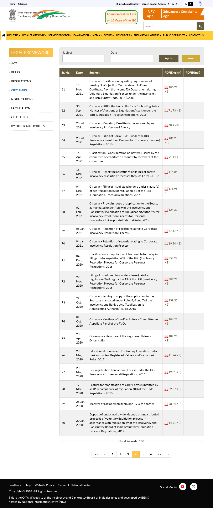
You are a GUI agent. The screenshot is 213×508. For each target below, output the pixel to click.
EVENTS (108, 35)
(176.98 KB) (171, 190)
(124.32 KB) (171, 212)
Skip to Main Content (128, 3)
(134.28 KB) (171, 140)
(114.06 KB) (171, 174)
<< (96, 454)
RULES (15, 72)
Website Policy (44, 485)
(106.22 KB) (171, 321)
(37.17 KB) (174, 230)
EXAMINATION (81, 35)
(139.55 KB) (171, 302)
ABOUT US (12, 35)
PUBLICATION (141, 35)
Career (62, 485)
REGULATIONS (21, 81)
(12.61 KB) (174, 372)
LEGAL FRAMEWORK (33, 35)
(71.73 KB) (174, 110)
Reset (190, 58)
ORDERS (154, 35)
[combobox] (200, 3)
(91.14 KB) (174, 157)
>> (159, 454)
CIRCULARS (19, 90)
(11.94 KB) (174, 355)
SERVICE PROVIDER (59, 35)
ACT (14, 63)
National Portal (80, 485)
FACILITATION (20, 108)
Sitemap (22, 3)
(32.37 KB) (174, 389)
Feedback (15, 485)
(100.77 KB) (171, 89)
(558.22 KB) (171, 260)
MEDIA (96, 35)
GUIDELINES (19, 117)
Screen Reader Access (154, 3)
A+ (177, 3)
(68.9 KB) (174, 125)
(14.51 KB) (174, 422)
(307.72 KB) (171, 281)
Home (12, 3)
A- (169, 3)
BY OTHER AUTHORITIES (28, 126)
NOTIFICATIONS (22, 99)
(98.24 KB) (174, 403)
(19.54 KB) (174, 243)
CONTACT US (196, 35)
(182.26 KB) (171, 338)
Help (28, 485)
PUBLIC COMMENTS (174, 35)
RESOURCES (123, 35)
